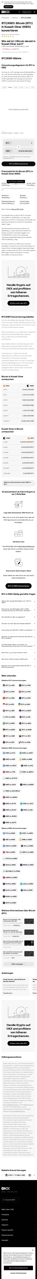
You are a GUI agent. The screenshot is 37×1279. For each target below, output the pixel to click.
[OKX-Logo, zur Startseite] (6, 12)
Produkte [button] (5, 1214)
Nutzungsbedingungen (10, 1105)
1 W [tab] (16, 87)
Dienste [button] (5, 1220)
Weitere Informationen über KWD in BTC (17, 483)
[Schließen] (33, 1250)
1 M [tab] (21, 87)
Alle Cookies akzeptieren (18, 1268)
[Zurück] (3, 1175)
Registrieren (27, 12)
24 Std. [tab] (10, 87)
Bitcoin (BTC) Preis (17, 209)
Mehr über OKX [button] (8, 1209)
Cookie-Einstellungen (18, 1273)
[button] (20, 12)
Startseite (5, 18)
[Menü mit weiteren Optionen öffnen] (34, 12)
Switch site (8, 6)
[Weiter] (34, 1175)
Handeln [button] (5, 1240)
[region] (18, 1263)
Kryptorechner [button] (7, 1235)
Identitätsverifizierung (26, 546)
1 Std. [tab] (4, 87)
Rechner (15, 18)
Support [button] (5, 1225)
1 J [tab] (27, 87)
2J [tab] (32, 87)
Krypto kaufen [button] (7, 1230)
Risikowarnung (28, 1105)
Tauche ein (7, 993)
